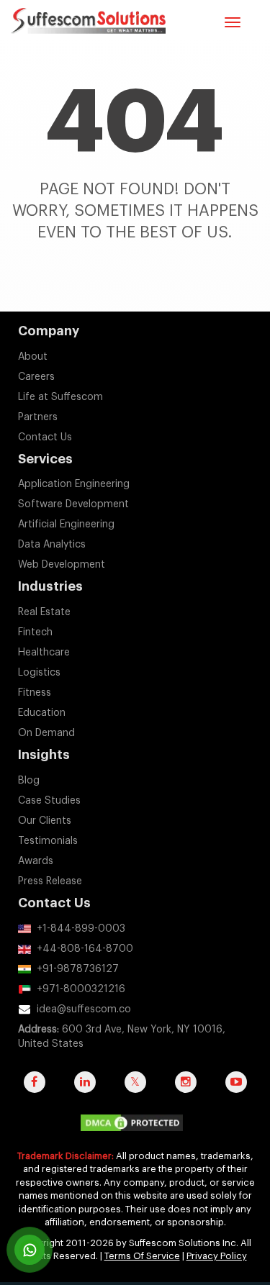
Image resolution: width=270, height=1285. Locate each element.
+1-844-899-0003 (81, 929)
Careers (36, 377)
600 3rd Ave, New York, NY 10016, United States (121, 1037)
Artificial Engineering (66, 524)
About (33, 357)
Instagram (186, 1089)
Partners (38, 417)
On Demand (46, 733)
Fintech (35, 632)
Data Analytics (52, 545)
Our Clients (44, 821)
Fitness (34, 693)
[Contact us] (29, 1250)
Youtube (236, 1089)
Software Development (73, 504)
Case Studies (49, 801)
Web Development (61, 565)
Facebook (34, 1089)
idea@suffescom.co (84, 1009)
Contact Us (45, 437)
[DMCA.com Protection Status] (135, 1126)
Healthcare (44, 653)
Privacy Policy (216, 1256)
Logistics (39, 673)
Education (42, 713)
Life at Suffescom (60, 397)
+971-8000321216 (81, 989)
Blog (29, 781)
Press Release (50, 881)
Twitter (135, 1089)
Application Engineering (74, 484)
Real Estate (44, 612)
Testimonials (48, 841)
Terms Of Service (142, 1256)
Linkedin (85, 1089)
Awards (35, 861)
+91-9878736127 (78, 969)
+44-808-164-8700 (85, 949)
